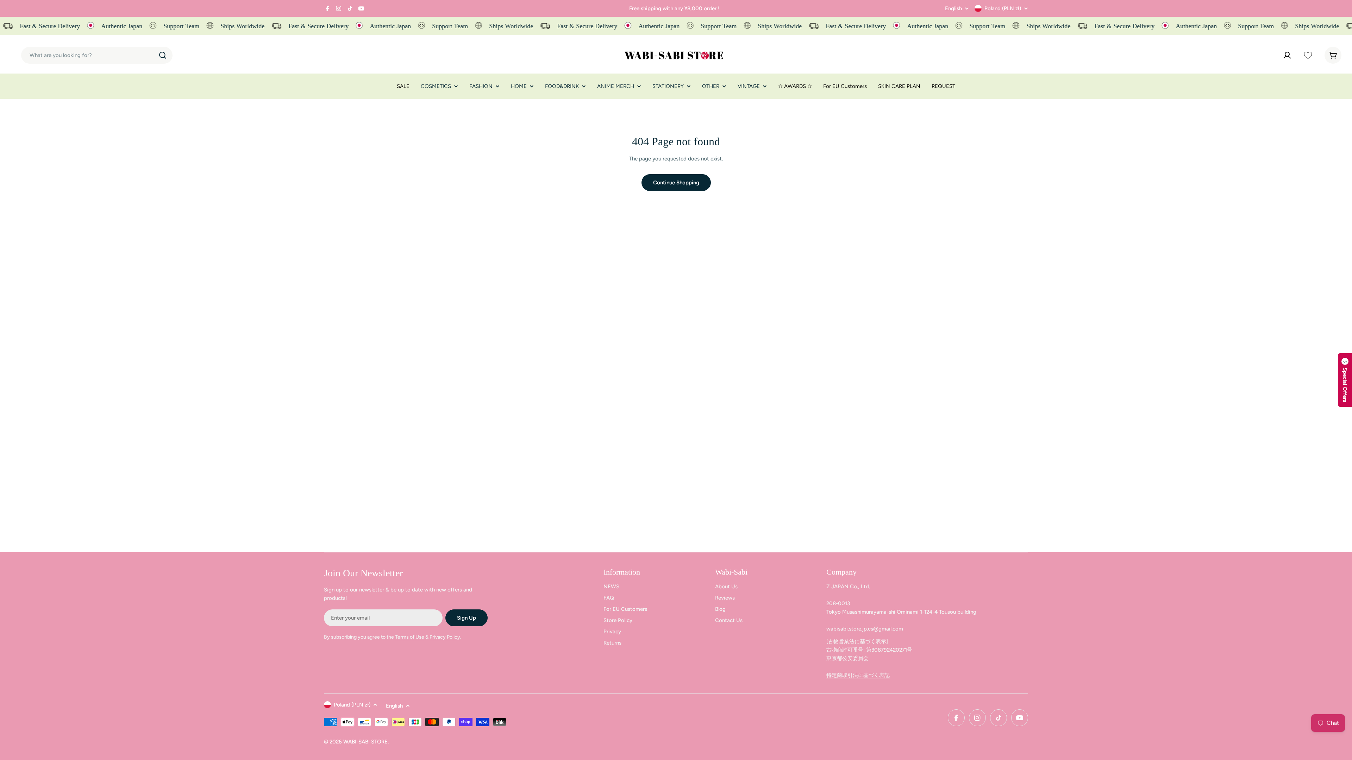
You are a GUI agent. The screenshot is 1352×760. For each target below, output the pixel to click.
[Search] (162, 55)
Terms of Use (409, 637)
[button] (1345, 380)
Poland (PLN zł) (1002, 8)
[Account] (1287, 55)
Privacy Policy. (445, 637)
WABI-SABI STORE (365, 742)
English (953, 8)
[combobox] (97, 55)
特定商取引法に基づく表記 (858, 675)
